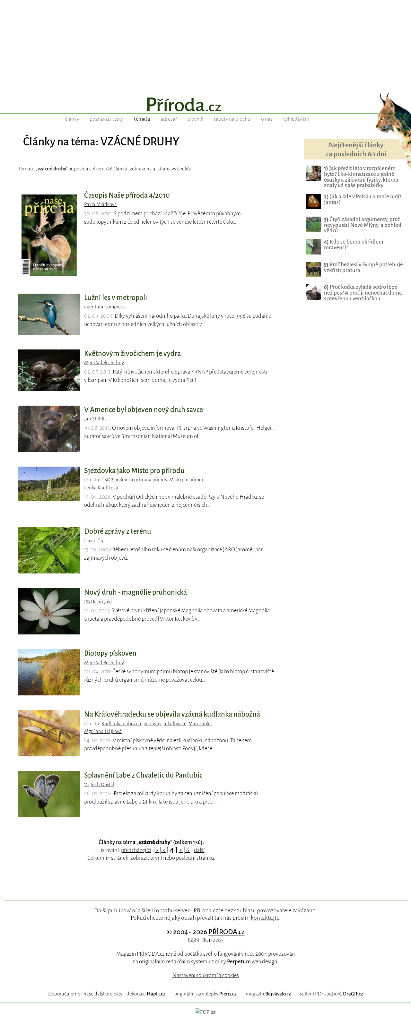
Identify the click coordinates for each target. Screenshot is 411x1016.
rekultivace (174, 723)
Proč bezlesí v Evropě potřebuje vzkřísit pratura (363, 267)
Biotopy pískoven (110, 653)
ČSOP (106, 479)
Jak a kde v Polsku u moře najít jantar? (362, 199)
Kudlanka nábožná (121, 723)
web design (252, 962)
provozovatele (274, 910)
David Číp (94, 540)
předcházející (136, 850)
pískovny (152, 723)
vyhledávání (296, 119)
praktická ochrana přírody (140, 479)
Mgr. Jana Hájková (103, 731)
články (72, 119)
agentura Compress (104, 306)
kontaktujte (265, 918)
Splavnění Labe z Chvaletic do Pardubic (143, 775)
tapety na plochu (232, 119)
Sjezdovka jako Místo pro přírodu (134, 471)
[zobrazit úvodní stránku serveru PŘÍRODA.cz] (205, 105)
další (199, 850)
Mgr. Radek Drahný (104, 362)
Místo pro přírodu (187, 479)
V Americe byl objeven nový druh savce (143, 410)
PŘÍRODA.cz (226, 932)
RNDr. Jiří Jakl (98, 601)
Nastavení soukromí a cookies (205, 975)
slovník (195, 119)
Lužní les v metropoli (115, 298)
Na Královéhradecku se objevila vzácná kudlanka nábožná (172, 714)
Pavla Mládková (100, 204)
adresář (169, 119)
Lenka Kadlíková (101, 487)
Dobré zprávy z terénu (117, 531)
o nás (267, 119)
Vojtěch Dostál (99, 784)
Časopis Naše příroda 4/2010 (127, 195)
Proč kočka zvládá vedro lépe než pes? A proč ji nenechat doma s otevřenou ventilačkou (363, 293)
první (156, 858)
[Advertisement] (205, 45)
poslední (186, 858)
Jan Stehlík (95, 418)
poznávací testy (106, 119)
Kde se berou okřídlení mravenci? (353, 245)
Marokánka (200, 723)
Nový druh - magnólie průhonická (135, 592)
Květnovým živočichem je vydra (132, 353)
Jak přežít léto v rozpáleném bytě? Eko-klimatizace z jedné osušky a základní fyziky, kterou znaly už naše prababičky (361, 177)
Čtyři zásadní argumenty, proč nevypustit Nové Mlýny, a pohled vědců (362, 225)
